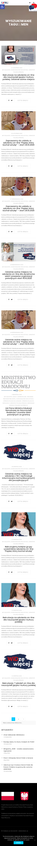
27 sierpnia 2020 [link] (17, 539)
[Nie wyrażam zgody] (35, 840)
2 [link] (18, 719)
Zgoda (18, 842)
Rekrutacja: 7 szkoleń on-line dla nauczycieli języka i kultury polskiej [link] (18, 684)
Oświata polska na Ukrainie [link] (12, 401)
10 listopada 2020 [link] (16, 133)
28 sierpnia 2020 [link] (17, 466)
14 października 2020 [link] (16, 264)
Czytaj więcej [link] (22, 100)
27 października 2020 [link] (16, 199)
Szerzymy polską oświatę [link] (18, 403)
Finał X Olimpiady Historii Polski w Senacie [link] (18, 758)
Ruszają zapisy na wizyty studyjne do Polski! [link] (19, 742)
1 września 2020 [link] (17, 394)
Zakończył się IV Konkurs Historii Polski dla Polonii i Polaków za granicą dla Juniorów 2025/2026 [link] (18, 767)
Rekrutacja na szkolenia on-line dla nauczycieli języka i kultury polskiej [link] (18, 619)
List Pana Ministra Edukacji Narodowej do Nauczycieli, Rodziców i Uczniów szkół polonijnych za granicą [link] (18, 411)
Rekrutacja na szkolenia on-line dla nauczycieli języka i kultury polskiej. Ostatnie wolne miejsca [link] (18, 77)
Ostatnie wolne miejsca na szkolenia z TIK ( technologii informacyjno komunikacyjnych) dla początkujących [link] (18, 477)
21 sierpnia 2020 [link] (17, 610)
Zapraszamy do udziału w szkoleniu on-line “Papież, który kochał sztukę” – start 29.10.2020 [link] (18, 142)
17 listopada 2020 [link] (16, 67)
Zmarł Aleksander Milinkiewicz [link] (14, 735)
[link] (2, 6)
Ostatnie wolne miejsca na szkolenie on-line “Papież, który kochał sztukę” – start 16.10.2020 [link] (18, 341)
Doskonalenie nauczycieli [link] (19, 70)
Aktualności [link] (6, 70)
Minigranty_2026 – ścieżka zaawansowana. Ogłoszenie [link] (19, 750)
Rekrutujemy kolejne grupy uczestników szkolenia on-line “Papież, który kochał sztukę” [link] (18, 548)
